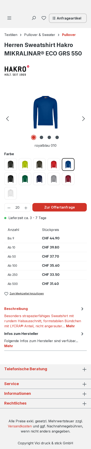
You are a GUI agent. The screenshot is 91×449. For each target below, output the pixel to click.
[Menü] (9, 18)
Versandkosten (20, 426)
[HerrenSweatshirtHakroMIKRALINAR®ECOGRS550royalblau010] (45, 112)
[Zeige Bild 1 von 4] (33, 137)
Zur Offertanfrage (59, 207)
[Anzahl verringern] (8, 207)
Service (11, 383)
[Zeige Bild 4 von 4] (57, 137)
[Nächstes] (83, 118)
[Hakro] (25, 70)
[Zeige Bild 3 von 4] (49, 137)
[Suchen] (34, 18)
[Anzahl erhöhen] (26, 207)
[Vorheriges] (7, 118)
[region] (45, 118)
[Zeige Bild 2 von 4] (41, 137)
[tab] (44, 317)
